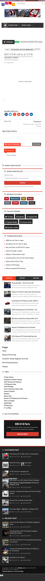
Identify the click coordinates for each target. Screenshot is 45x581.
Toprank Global (12, 222)
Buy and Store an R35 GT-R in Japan (18, 247)
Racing (32, 203)
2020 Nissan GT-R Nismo (17, 557)
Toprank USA (33, 217)
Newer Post (7, 121)
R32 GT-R (7, 35)
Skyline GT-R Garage (12, 265)
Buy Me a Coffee (12, 227)
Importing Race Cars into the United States (20, 258)
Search (22, 183)
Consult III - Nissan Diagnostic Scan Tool (15, 359)
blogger (36, 144)
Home (4, 351)
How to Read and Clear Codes (13, 389)
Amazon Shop (26, 222)
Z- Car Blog (7, 408)
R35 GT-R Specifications (10, 362)
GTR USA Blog (8, 386)
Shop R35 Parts (22, 434)
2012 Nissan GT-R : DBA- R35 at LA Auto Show (24, 454)
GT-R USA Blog (18, 571)
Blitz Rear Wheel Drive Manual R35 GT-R (25, 318)
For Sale (30, 35)
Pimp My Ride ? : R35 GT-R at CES (23, 283)
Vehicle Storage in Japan (14, 251)
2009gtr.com (21, 568)
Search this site (8, 175)
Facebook (20, 217)
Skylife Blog (7, 403)
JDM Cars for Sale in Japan (15, 240)
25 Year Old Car (9, 377)
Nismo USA (8, 396)
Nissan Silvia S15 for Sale (14, 261)
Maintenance (8, 30)
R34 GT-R (22, 35)
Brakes (30, 198)
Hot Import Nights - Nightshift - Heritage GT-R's (24, 509)
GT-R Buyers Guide (10, 384)
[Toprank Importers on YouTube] (9, 3)
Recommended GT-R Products (16, 268)
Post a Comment (11, 155)
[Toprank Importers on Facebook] (3, 4)
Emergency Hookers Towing (13, 379)
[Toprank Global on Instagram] (6, 3)
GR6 (23, 198)
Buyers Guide (13, 25)
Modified (23, 203)
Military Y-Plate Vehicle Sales (15, 254)
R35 (6, 198)
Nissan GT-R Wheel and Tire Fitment (23, 327)
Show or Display (9, 401)
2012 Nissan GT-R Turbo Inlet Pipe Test (24, 336)
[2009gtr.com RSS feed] (13, 4)
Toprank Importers (7, 571)
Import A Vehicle (9, 391)
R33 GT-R (14, 35)
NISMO (15, 203)
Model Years (26, 25)
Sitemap (5, 366)
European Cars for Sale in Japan (16, 244)
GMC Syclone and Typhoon (12, 382)
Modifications (22, 30)
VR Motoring (8, 405)
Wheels (7, 203)
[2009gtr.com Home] (5, 25)
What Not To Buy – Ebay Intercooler (20, 463)
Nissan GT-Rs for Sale (9, 355)
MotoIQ (6, 394)
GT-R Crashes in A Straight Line (19, 471)
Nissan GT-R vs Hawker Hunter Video (21, 500)
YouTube (10, 217)
